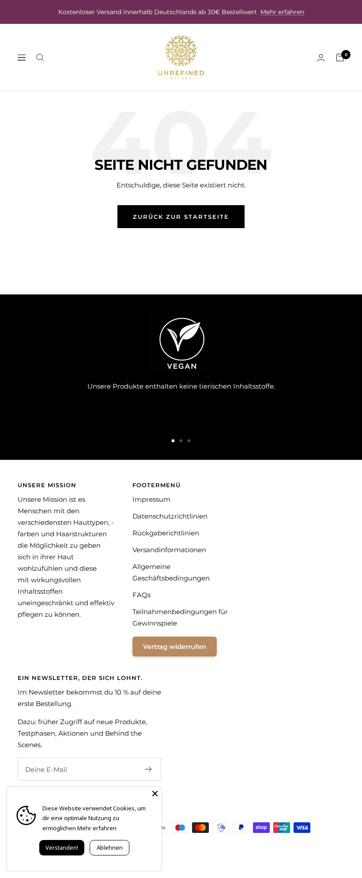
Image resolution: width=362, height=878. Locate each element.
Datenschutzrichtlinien (169, 516)
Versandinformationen (169, 550)
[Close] (155, 793)
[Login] (321, 57)
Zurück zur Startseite (181, 216)
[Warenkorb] (340, 57)
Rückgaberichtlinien (165, 533)
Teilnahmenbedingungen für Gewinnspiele (180, 617)
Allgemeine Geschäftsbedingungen (171, 572)
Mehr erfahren (282, 12)
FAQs (141, 595)
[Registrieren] (148, 769)
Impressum (151, 499)
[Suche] (40, 57)
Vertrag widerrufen (174, 646)
